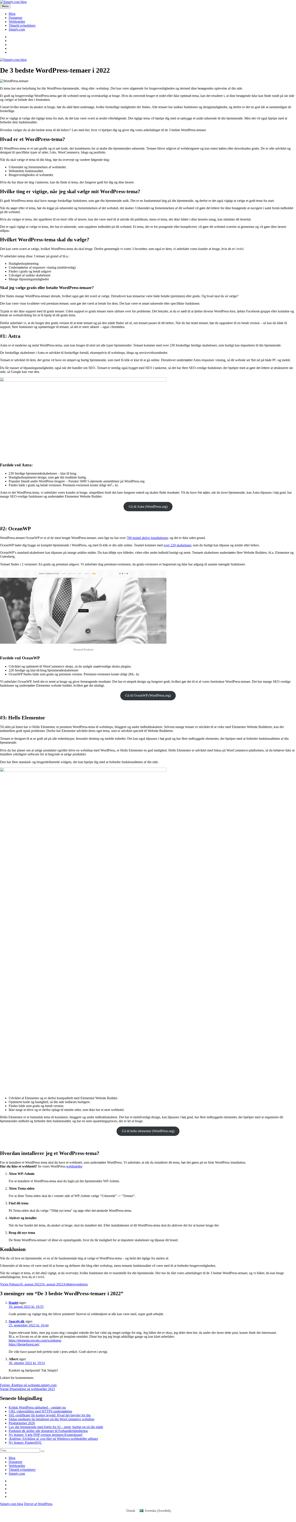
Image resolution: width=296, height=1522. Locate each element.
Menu (5, 6)
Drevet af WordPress (38, 1504)
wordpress (81, 1284)
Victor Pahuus (9, 1284)
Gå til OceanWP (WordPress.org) (148, 695)
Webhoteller (17, 21)
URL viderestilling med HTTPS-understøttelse (40, 1411)
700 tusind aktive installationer (147, 538)
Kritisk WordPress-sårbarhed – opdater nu (37, 1407)
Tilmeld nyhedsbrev (22, 25)
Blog (12, 14)
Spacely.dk (16, 1321)
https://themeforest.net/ (24, 1344)
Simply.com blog (11, 1504)
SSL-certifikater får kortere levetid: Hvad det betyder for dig (50, 1415)
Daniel (13, 1303)
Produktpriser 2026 (22, 1423)
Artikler (68, 1284)
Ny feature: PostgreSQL (25, 1442)
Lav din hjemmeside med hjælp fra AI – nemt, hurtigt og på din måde (56, 1427)
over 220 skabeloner (177, 545)
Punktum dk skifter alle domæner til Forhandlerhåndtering (48, 1431)
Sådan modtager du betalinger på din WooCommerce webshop (51, 1419)
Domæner (15, 18)
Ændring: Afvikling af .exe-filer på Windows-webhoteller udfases (53, 1438)
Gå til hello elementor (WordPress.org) (148, 1131)
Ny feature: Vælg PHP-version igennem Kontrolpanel (45, 1435)
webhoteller (74, 1166)
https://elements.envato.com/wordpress (35, 1340)
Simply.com (17, 29)
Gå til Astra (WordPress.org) (148, 506)
